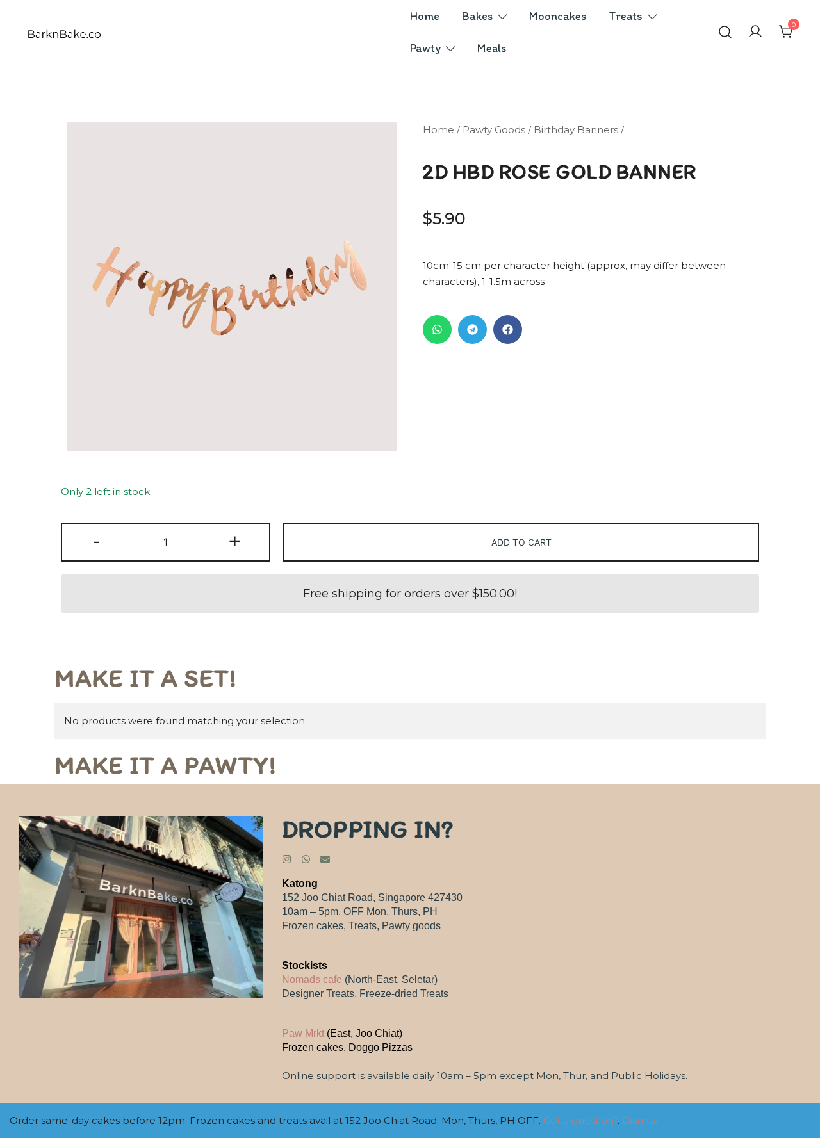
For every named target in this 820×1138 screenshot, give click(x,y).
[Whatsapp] (306, 859)
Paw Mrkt (303, 1033)
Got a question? (580, 1120)
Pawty (425, 48)
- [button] (96, 541)
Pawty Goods (494, 130)
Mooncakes (557, 16)
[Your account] (755, 32)
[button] (437, 329)
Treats (626, 16)
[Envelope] (325, 859)
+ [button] (234, 541)
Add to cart (521, 542)
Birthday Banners (576, 130)
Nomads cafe (312, 979)
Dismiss (640, 1120)
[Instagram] (286, 859)
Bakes (477, 16)
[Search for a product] (725, 32)
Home (424, 16)
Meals (491, 48)
